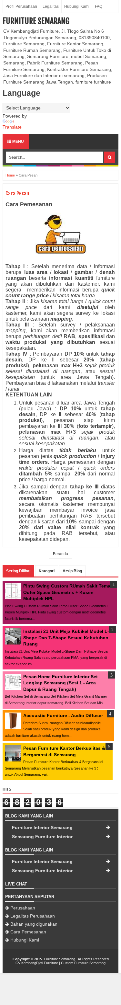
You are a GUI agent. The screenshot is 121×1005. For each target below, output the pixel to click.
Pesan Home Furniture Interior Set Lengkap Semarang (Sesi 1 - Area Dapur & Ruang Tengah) (60, 683)
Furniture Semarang (36, 21)
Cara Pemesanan (28, 931)
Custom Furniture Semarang (83, 963)
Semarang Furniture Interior (42, 836)
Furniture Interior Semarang (42, 827)
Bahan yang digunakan (33, 924)
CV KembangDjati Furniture (36, 963)
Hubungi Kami (76, 6)
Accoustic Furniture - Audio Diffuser (63, 715)
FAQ (98, 6)
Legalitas (51, 6)
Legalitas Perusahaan (32, 916)
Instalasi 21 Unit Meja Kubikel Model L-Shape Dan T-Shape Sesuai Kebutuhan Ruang (66, 637)
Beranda (60, 554)
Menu (17, 141)
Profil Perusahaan (21, 6)
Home (10, 175)
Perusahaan (22, 907)
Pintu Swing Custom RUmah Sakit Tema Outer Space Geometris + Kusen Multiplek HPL (66, 592)
